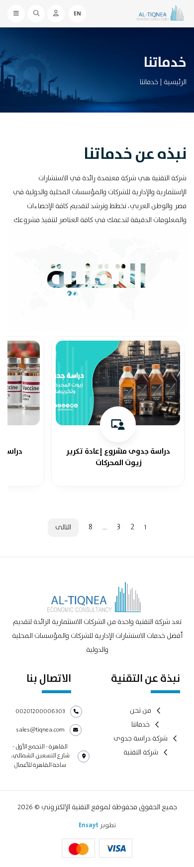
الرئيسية (175, 82)
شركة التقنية (140, 752)
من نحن (140, 711)
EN (77, 13)
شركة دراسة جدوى (140, 739)
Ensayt (88, 825)
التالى (63, 527)
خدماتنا (140, 725)
